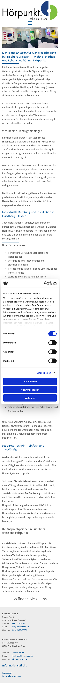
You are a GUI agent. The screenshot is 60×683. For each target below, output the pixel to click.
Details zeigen (44, 372)
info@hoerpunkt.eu (19, 626)
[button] (30, 23)
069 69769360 (18, 652)
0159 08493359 (19, 630)
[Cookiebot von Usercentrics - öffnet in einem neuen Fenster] (44, 283)
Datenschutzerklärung (11, 676)
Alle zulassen (30, 381)
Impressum (7, 673)
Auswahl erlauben (30, 389)
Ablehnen (30, 398)
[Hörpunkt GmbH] (30, 10)
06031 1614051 (18, 623)
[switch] (52, 342)
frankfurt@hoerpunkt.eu (22, 656)
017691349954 (19, 659)
